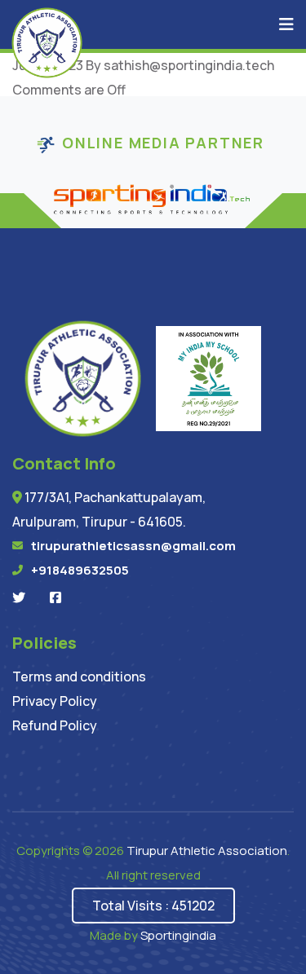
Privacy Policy (54, 701)
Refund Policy (54, 725)
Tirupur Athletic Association (206, 850)
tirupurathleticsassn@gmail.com (133, 545)
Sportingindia (178, 935)
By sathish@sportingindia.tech (180, 65)
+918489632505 (80, 570)
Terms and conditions (79, 676)
